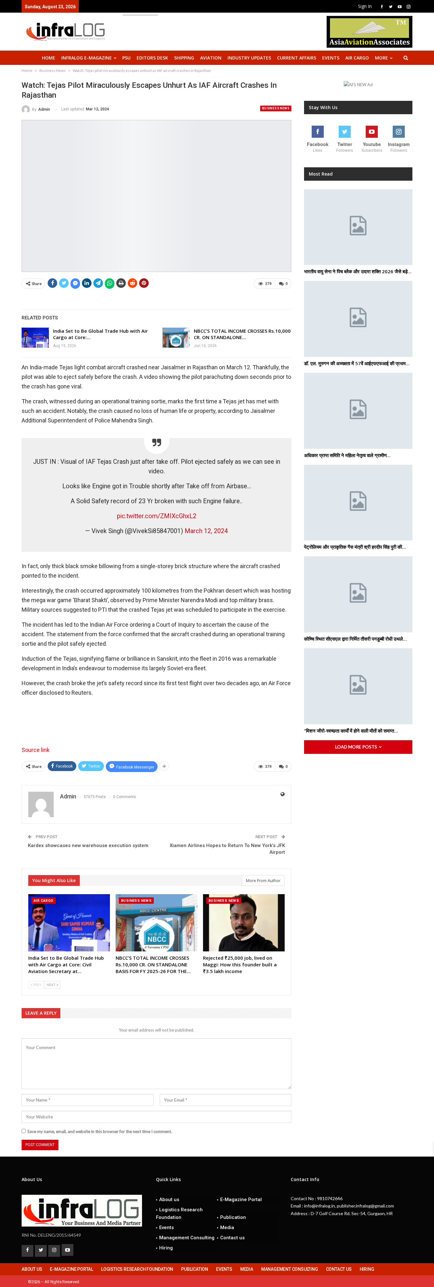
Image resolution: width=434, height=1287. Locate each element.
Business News (275, 108)
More (381, 58)
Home (48, 58)
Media (227, 1227)
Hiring (166, 1248)
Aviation (210, 58)
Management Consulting (186, 1238)
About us (169, 1199)
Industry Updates (249, 58)
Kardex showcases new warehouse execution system (88, 845)
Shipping (184, 58)
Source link (36, 750)
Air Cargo (357, 58)
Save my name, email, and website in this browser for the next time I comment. (99, 1131)
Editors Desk (152, 58)
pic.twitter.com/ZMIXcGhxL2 (156, 516)
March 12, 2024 (206, 531)
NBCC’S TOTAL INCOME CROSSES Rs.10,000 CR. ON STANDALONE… (242, 334)
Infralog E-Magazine (86, 58)
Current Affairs (296, 58)
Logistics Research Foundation (179, 1213)
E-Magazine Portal (241, 1199)
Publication (233, 1217)
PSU (126, 58)
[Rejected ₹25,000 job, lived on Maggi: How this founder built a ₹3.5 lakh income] (244, 922)
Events (330, 58)
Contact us (232, 1238)
